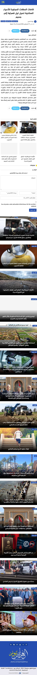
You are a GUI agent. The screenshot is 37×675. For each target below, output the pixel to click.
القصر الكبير (8, 21)
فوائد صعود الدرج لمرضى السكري (18, 449)
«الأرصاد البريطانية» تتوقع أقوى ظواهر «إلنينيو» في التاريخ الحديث (18, 291)
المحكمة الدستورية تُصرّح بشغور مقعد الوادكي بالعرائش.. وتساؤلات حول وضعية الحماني (18, 527)
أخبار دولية (34, 272)
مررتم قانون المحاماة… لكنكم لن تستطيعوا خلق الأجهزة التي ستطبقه (18, 474)
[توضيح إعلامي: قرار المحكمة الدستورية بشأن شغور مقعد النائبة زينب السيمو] (9, 149)
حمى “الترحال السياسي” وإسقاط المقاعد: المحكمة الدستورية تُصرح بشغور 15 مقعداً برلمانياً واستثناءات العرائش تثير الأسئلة (18, 396)
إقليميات (34, 325)
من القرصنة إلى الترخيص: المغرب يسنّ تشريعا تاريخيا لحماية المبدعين (18, 554)
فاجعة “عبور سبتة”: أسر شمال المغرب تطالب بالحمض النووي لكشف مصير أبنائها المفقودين (18, 501)
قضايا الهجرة (33, 218)
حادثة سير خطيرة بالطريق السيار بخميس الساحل (18, 581)
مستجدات (3, 21)
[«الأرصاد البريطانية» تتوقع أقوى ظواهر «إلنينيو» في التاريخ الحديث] (28, 149)
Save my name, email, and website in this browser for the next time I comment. (18, 205)
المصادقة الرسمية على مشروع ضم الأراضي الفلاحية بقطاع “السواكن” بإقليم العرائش (18, 344)
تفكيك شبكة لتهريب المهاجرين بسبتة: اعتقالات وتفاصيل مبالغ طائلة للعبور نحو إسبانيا (18, 236)
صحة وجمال (34, 429)
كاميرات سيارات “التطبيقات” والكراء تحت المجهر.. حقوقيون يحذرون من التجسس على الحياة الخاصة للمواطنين (18, 369)
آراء (35, 456)
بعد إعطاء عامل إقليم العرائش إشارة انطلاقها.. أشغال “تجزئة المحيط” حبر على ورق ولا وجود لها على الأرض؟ (18, 605)
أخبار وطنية (34, 246)
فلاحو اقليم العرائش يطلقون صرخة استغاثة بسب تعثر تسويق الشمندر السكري (18, 423)
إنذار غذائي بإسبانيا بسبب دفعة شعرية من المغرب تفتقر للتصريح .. (18, 264)
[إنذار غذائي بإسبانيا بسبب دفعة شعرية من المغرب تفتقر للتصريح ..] (9, 127)
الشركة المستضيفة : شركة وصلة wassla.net (14, 669)
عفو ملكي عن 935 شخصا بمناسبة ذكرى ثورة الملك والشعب (19, 631)
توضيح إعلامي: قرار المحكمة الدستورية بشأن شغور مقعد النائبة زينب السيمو (18, 317)
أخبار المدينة (14, 21)
